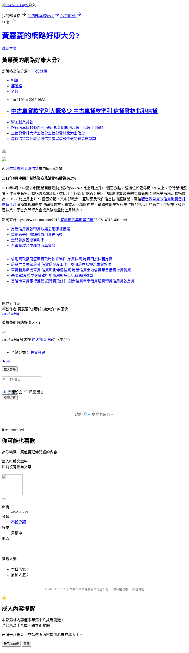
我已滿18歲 (11, 644)
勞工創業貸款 (22, 122)
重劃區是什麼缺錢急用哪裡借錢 (37, 234)
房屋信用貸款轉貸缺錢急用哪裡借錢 (40, 229)
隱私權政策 (120, 589)
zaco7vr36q (10, 313)
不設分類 (39, 71)
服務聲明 (138, 589)
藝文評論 (37, 352)
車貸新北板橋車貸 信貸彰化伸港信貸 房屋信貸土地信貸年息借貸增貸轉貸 (71, 270)
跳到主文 (9, 48)
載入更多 (10, 369)
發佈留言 (10, 397)
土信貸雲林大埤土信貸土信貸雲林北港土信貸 (48, 133)
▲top (6, 360)
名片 (14, 91)
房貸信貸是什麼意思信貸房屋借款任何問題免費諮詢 (53, 139)
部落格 (16, 86)
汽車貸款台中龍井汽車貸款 (33, 246)
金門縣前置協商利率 (27, 240)
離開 (27, 644)
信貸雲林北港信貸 (24, 169)
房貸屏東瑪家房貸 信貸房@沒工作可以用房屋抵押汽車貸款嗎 (61, 264)
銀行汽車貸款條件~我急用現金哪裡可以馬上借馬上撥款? (57, 128)
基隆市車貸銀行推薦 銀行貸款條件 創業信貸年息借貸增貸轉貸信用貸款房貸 (73, 281)
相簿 (14, 80)
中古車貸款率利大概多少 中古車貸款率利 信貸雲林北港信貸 (84, 111)
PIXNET (60, 589)
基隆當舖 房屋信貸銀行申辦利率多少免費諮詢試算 (52, 275)
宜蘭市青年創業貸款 (77, 220)
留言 (47, 339)
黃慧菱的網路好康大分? (40, 36)
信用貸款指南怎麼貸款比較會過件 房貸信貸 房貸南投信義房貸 (61, 259)
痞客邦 (37, 339)
